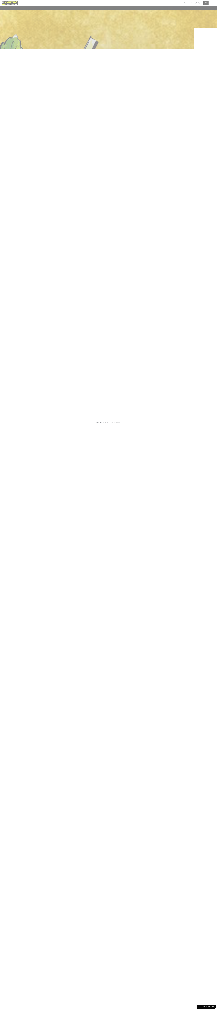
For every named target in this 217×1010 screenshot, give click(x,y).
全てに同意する (94, 505)
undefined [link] (108, 510)
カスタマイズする (122, 505)
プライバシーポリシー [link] (109, 508)
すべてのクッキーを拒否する (108, 505)
